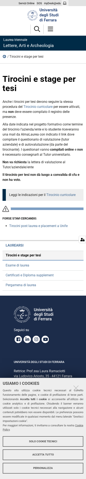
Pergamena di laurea (21, 285)
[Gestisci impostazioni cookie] (82, 239)
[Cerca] (37, 29)
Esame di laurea (17, 265)
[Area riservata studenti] (65, 3)
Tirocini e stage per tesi (23, 255)
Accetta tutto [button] (43, 454)
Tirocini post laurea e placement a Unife (38, 226)
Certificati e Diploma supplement (30, 275)
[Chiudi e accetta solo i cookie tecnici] (76, 388)
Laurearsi (5, 57)
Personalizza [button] (43, 468)
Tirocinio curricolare (38, 107)
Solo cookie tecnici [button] (43, 441)
